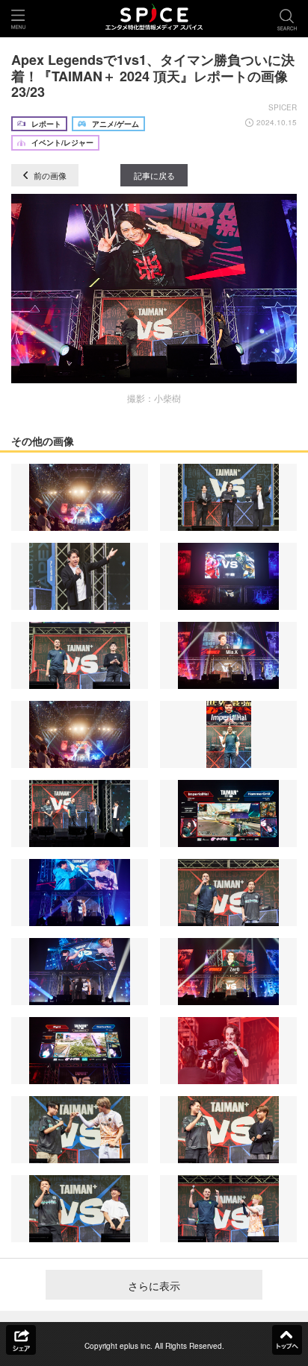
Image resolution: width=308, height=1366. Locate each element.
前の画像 (49, 175)
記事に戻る (154, 175)
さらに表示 (154, 1285)
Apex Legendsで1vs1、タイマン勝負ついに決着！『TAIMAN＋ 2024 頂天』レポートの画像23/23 (153, 75)
